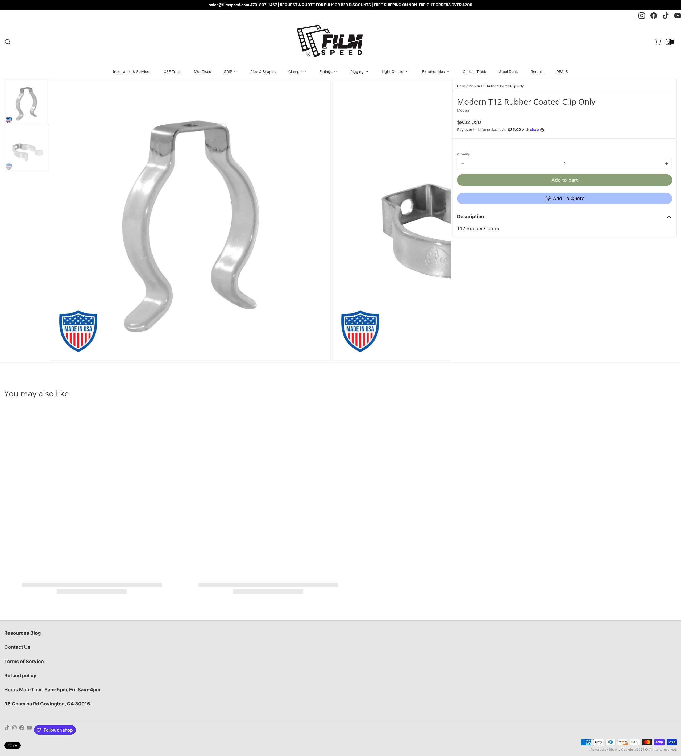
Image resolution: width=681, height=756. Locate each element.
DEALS (562, 71)
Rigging (357, 71)
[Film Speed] (329, 41)
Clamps (294, 71)
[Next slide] (442, 220)
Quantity (463, 154)
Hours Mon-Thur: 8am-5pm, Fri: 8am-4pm (52, 689)
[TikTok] (7, 730)
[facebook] (653, 15)
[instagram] (641, 15)
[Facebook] (21, 730)
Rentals (537, 71)
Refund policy (20, 675)
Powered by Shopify (605, 749)
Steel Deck (508, 71)
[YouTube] (29, 730)
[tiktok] (665, 15)
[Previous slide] (59, 220)
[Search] (7, 42)
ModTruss (202, 71)
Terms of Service (24, 661)
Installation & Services (132, 71)
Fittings (325, 71)
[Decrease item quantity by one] (462, 164)
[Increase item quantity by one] (666, 164)
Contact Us (17, 647)
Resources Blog (22, 633)
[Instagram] (14, 730)
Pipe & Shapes (263, 71)
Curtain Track (474, 71)
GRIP (228, 71)
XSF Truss (172, 71)
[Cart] (655, 42)
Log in (12, 745)
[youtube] (677, 15)
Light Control (393, 71)
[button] (564, 180)
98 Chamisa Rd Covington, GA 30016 (47, 704)
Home (461, 86)
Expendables (433, 71)
